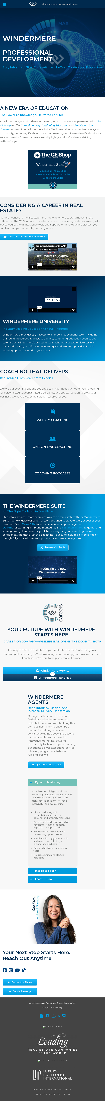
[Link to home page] (32, 4)
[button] (52, 547)
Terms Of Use (42, 1094)
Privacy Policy (61, 1094)
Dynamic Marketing (48, 782)
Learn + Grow (43, 879)
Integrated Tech (45, 871)
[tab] (52, 782)
